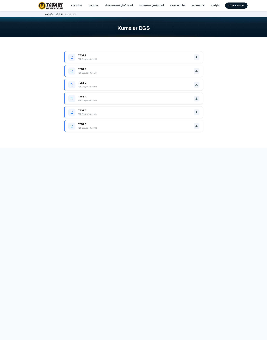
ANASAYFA (76, 5)
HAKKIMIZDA (198, 5)
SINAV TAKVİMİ (178, 5)
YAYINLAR (93, 5)
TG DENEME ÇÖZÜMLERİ (151, 5)
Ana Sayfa (48, 14)
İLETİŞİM (215, 5)
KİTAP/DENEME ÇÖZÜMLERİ (119, 5)
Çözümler (59, 14)
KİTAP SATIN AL (236, 5)
